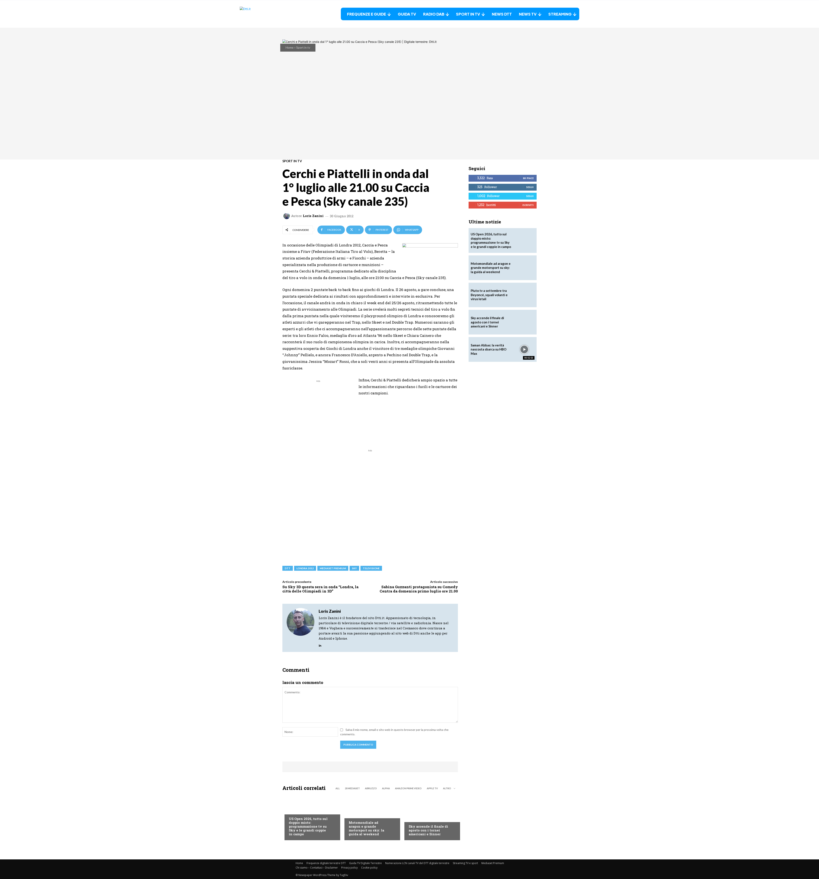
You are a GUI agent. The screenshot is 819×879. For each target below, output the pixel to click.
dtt (287, 568)
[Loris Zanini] (287, 216)
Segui (530, 187)
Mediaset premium (333, 568)
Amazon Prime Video (408, 788)
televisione (371, 568)
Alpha (386, 788)
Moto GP (355, 814)
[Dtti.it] (266, 14)
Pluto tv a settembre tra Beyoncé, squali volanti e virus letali (489, 295)
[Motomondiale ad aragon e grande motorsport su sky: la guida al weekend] (370, 816)
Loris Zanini (313, 215)
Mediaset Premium (492, 863)
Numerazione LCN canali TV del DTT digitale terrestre (417, 863)
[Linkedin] (320, 644)
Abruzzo (371, 788)
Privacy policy (349, 867)
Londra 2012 (305, 568)
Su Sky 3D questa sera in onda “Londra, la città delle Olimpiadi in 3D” (320, 589)
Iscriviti (528, 205)
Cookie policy (369, 867)
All (337, 788)
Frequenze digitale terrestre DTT (326, 863)
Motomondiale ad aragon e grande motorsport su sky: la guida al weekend (366, 828)
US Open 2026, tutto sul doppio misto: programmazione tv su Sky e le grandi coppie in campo (308, 826)
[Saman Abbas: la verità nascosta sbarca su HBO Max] (524, 349)
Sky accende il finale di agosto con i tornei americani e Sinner (428, 830)
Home (289, 47)
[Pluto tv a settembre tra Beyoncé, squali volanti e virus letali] (524, 295)
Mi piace (528, 178)
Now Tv (294, 810)
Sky (354, 568)
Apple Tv (432, 788)
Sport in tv (303, 47)
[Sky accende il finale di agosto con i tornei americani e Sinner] (430, 816)
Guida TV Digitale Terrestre (365, 863)
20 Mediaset (352, 788)
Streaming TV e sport (465, 863)
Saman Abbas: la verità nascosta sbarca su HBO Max (488, 349)
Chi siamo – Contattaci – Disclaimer (317, 867)
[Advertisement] (318, 413)
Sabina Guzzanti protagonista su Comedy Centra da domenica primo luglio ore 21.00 (419, 589)
